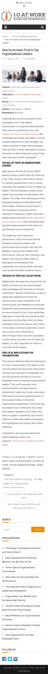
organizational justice (30, 87)
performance (8, 90)
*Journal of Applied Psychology (18, 479)
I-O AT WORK (30, 58)
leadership (15, 87)
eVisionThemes (24, 671)
